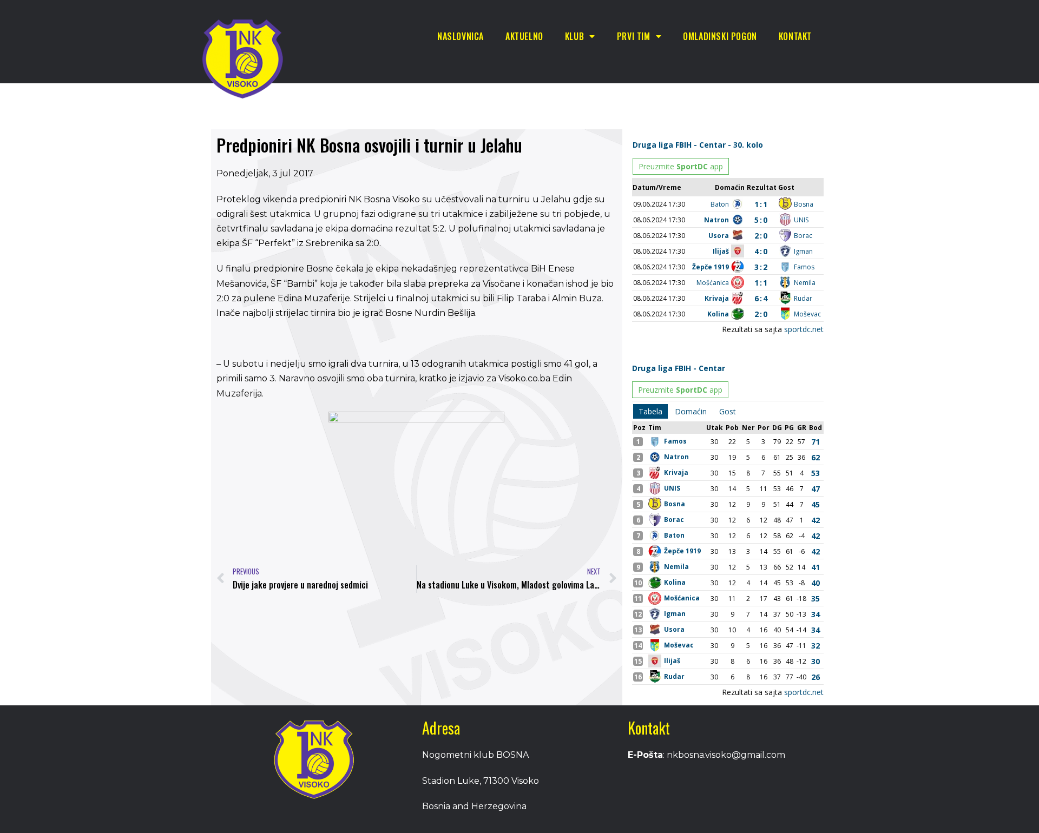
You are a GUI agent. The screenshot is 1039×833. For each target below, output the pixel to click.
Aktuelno (524, 36)
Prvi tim (633, 36)
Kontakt (795, 36)
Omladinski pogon (720, 36)
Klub (574, 36)
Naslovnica (460, 36)
